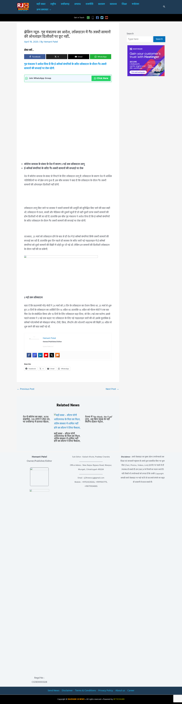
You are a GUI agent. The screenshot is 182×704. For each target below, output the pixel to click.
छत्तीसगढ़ (65, 4)
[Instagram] (34, 355)
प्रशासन (101, 4)
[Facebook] (97, 17)
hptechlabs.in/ (48, 346)
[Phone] (92, 17)
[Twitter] (102, 17)
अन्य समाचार (42, 10)
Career (130, 691)
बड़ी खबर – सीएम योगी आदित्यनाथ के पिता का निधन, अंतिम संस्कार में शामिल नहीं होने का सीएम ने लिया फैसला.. (67, 437)
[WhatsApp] (88, 17)
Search (130, 34)
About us (120, 691)
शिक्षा (124, 4)
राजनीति (89, 4)
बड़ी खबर (41, 4)
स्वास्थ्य (113, 4)
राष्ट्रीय (53, 4)
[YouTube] (106, 17)
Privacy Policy (105, 691)
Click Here (102, 78)
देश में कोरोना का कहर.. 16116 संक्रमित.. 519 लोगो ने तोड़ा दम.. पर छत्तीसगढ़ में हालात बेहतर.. (36, 419)
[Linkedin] (40, 355)
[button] (49, 10)
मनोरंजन (135, 4)
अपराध (77, 4)
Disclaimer (67, 691)
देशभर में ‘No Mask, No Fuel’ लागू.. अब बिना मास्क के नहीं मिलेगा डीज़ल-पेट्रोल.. (98, 419)
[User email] (57, 355)
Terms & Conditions (85, 691)
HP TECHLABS (119, 699)
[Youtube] (46, 355)
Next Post (112, 389)
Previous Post (25, 389)
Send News (53, 691)
